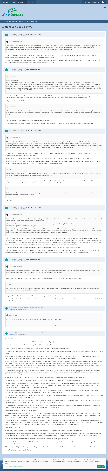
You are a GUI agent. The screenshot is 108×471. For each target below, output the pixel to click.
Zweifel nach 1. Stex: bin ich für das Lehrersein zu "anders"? (26, 34)
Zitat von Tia (12, 76)
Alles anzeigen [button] (53, 325)
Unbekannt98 (12, 36)
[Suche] (103, 2)
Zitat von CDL (13, 315)
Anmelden (87, 2)
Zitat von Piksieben (14, 138)
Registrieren (95, 2)
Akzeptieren (100, 467)
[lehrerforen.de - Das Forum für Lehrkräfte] (54, 12)
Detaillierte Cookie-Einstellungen (14, 467)
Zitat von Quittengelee (15, 41)
